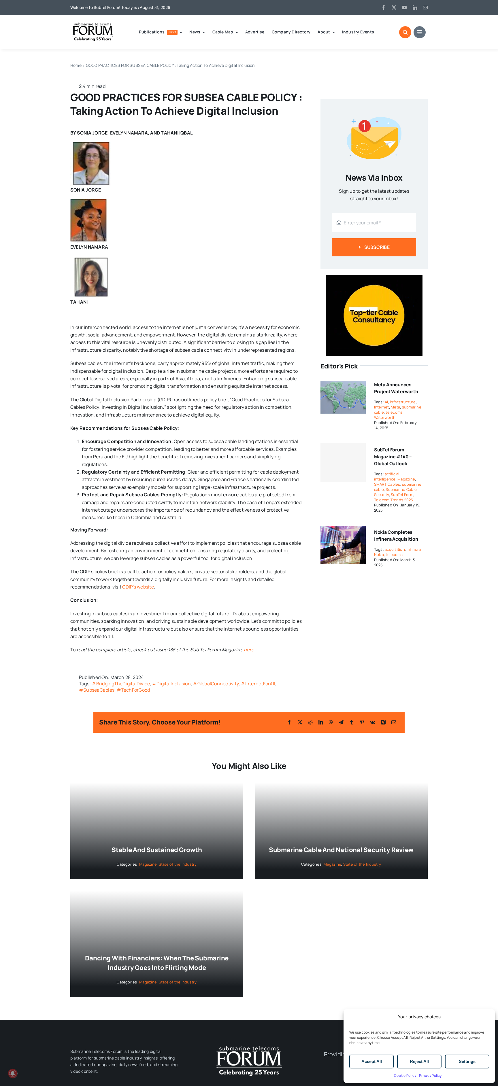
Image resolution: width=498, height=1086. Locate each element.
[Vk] (372, 722)
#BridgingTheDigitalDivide (121, 683)
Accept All (371, 1061)
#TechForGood (133, 690)
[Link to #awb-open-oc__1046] (405, 32)
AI (386, 401)
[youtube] (404, 7)
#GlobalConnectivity (216, 683)
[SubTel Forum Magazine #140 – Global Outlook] (343, 462)
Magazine (406, 479)
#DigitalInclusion (171, 683)
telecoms (394, 412)
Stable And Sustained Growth (157, 849)
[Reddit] (310, 722)
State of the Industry (178, 864)
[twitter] (394, 7)
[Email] (393, 722)
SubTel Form (402, 494)
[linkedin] (415, 7)
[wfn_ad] (374, 277)
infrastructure (403, 401)
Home (76, 65)
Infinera (414, 549)
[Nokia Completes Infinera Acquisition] (343, 529)
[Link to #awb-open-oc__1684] (420, 32)
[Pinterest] (362, 722)
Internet (381, 407)
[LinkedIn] (321, 722)
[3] (249, 1045)
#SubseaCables (96, 690)
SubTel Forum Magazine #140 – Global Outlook (393, 456)
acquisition (395, 549)
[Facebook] (289, 722)
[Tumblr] (351, 722)
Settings (467, 1061)
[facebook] (383, 7)
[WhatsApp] (331, 722)
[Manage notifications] (12, 1073)
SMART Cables (387, 484)
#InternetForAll (258, 683)
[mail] (425, 7)
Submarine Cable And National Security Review (341, 849)
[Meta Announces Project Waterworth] (343, 382)
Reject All (419, 1061)
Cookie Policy (405, 1075)
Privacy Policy (430, 1075)
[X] (300, 722)
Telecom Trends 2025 (393, 499)
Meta (395, 407)
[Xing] (383, 722)
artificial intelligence (386, 476)
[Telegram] (341, 722)
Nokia (379, 554)
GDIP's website (138, 587)
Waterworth (384, 417)
